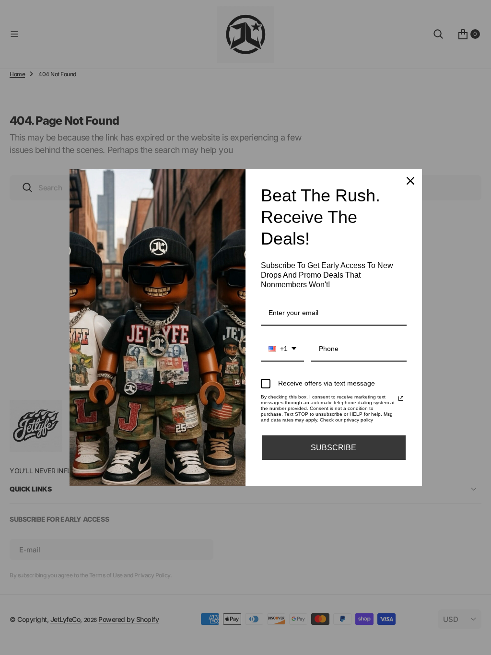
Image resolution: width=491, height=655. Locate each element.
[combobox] (282, 349)
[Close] (410, 180)
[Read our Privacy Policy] (401, 398)
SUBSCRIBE (333, 448)
